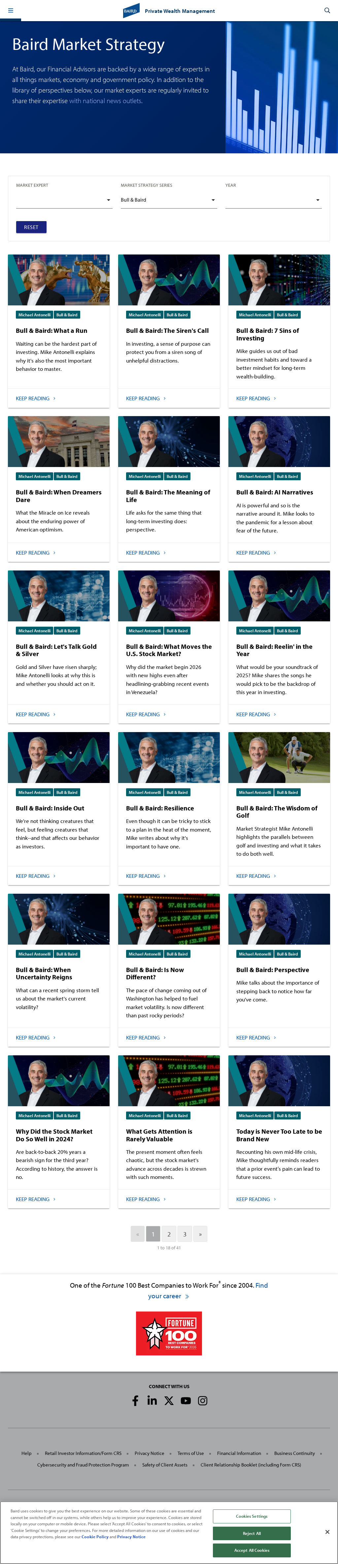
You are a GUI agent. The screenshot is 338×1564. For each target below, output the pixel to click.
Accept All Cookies (251, 1550)
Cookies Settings (251, 1516)
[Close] (327, 1532)
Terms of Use (191, 1453)
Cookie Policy (95, 1536)
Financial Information (239, 1453)
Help (26, 1453)
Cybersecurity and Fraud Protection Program (83, 1465)
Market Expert (32, 185)
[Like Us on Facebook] (135, 1401)
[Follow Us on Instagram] (203, 1401)
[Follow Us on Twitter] (169, 1401)
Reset (31, 227)
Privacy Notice (149, 1453)
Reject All (252, 1533)
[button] (10, 10)
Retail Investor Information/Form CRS (83, 1453)
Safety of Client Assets (164, 1465)
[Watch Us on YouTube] (186, 1401)
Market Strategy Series (146, 185)
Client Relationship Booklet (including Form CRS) (251, 1465)
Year (230, 185)
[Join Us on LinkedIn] (152, 1401)
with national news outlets (105, 100)
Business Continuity (294, 1453)
